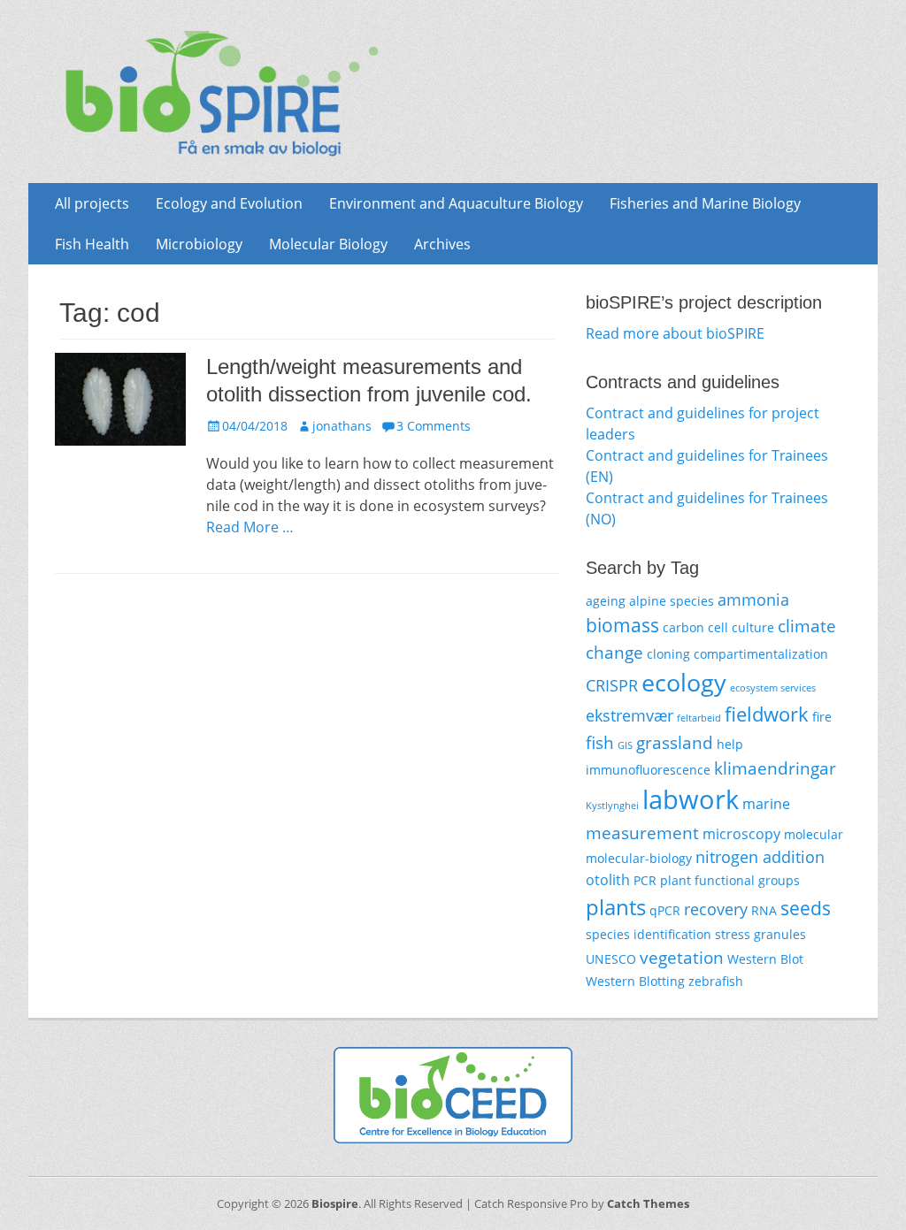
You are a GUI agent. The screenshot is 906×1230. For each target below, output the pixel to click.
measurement (642, 832)
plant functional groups (730, 880)
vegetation (682, 957)
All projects (92, 203)
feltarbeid (699, 718)
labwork (690, 799)
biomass (622, 625)
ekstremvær (629, 715)
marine (766, 804)
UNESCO (611, 959)
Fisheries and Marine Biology (705, 203)
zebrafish (715, 981)
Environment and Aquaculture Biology (456, 203)
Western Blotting (635, 981)
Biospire (334, 1203)
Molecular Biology (328, 244)
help (730, 744)
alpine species (671, 600)
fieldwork (767, 714)
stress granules (760, 934)
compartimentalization (761, 654)
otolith (608, 880)
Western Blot (765, 959)
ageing (606, 600)
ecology (683, 682)
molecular (813, 834)
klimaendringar (775, 768)
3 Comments (433, 425)
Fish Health (92, 244)
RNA (764, 910)
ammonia (753, 599)
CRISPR (612, 685)
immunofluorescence (648, 769)
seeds (805, 908)
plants (616, 906)
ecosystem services (773, 688)
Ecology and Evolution (229, 203)
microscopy (741, 834)
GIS (625, 745)
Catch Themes (648, 1203)
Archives (442, 244)
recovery (716, 909)
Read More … (250, 527)
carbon (683, 627)
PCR (644, 880)
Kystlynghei (612, 805)
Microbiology (199, 244)
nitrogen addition (760, 856)
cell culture (741, 627)
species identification (648, 934)
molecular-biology (639, 858)
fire (822, 716)
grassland (674, 742)
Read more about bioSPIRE (675, 333)
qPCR (664, 910)
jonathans (342, 425)
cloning (668, 654)
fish (600, 742)
